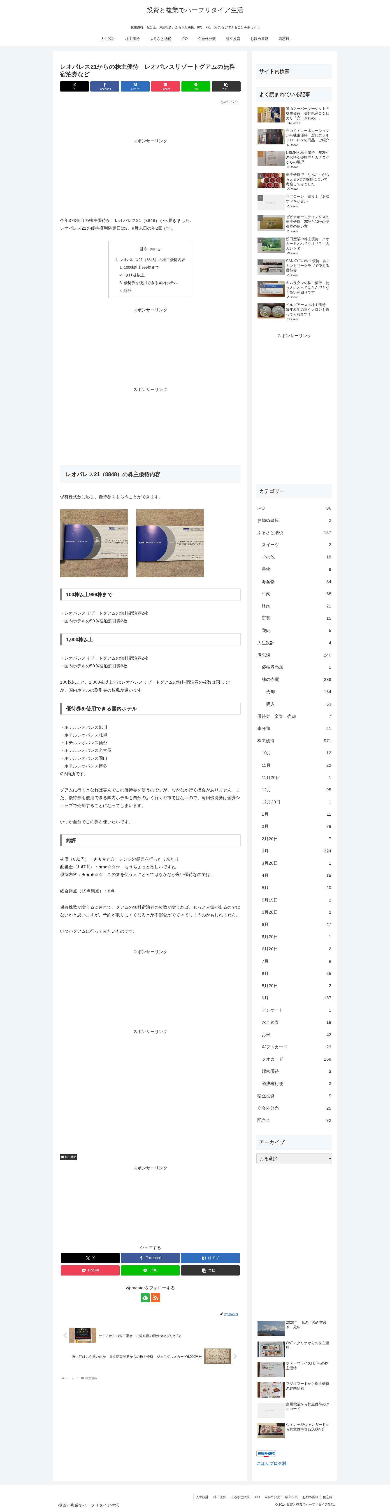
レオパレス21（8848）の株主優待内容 (152, 260)
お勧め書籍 (310, 1497)
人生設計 (202, 1497)
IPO (257, 1497)
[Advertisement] (150, 118)
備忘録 (327, 1497)
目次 (143, 249)
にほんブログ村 (271, 1463)
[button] (226, 86)
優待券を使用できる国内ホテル (151, 283)
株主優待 (70, 1156)
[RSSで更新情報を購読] (155, 1297)
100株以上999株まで (141, 267)
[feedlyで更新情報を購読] (145, 1297)
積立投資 (291, 1497)
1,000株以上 (134, 275)
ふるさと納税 (240, 1497)
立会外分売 (272, 1497)
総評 (128, 291)
